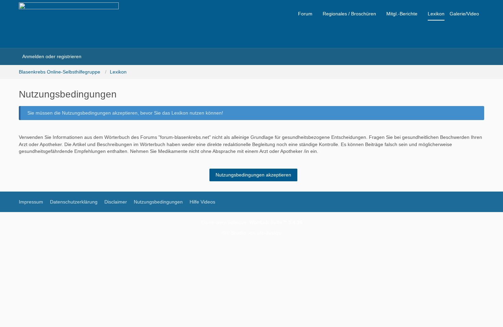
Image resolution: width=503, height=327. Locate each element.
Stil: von (252, 233)
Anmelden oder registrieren (51, 56)
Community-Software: (251, 222)
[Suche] (94, 56)
